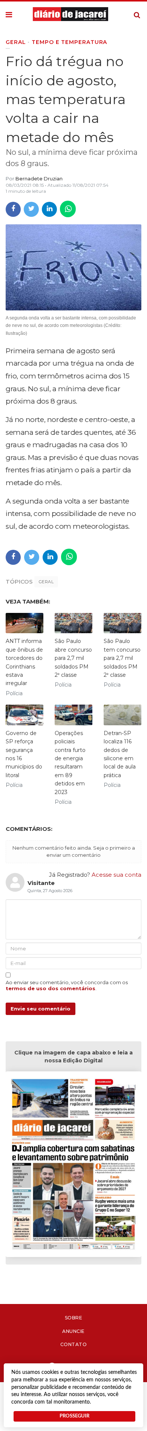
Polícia (14, 693)
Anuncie (73, 1331)
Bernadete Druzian (39, 178)
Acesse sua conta (116, 874)
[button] (9, 15)
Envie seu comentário (40, 1009)
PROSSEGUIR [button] (74, 1416)
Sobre (74, 1318)
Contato (73, 1344)
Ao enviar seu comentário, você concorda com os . (67, 985)
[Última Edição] (73, 1165)
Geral (46, 581)
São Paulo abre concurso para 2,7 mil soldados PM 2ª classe (73, 658)
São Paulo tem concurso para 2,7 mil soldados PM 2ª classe (122, 658)
